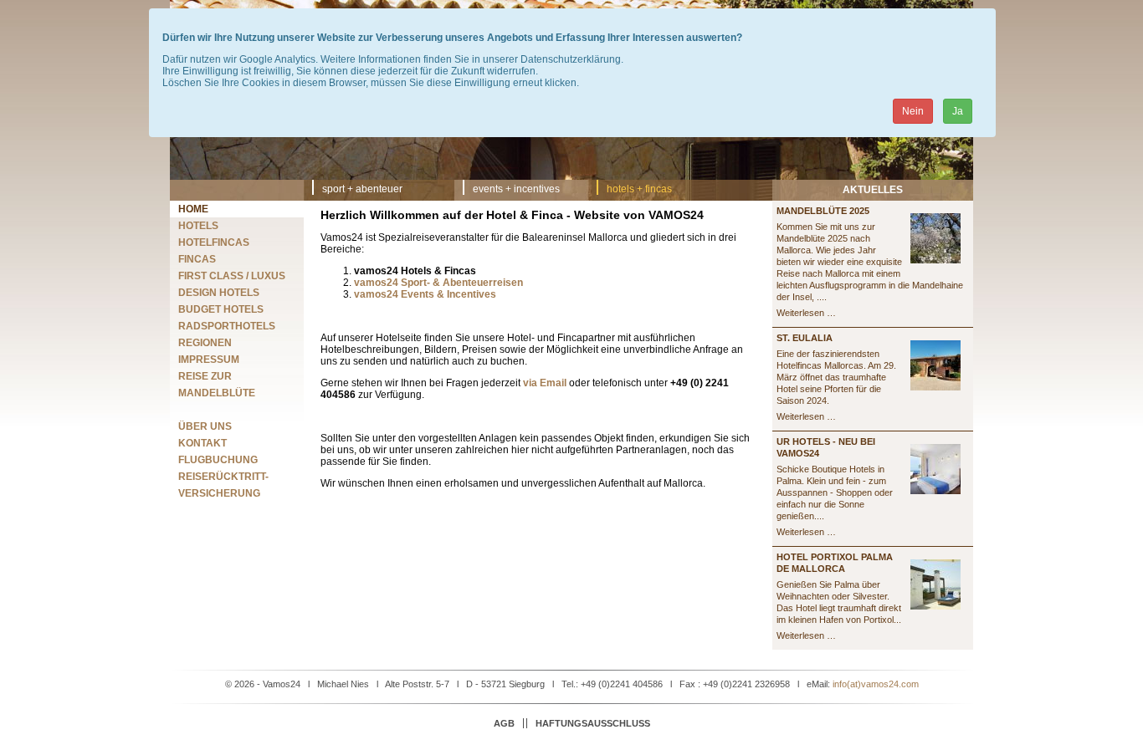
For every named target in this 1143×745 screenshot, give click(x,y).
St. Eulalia (805, 338)
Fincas (197, 259)
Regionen (205, 343)
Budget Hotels (221, 309)
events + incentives (516, 189)
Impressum (208, 359)
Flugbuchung (218, 460)
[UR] (935, 491)
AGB (504, 723)
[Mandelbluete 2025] (935, 260)
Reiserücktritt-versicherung (223, 485)
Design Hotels (218, 293)
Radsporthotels (226, 326)
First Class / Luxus (231, 276)
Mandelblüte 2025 (823, 211)
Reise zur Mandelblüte (216, 384)
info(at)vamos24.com (876, 684)
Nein (913, 111)
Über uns (205, 426)
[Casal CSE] (935, 387)
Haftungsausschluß (593, 723)
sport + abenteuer (362, 189)
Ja (957, 111)
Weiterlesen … (806, 313)
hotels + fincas (639, 189)
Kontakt (202, 443)
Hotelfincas (213, 242)
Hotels (198, 226)
